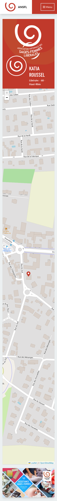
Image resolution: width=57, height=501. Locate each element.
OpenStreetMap (47, 462)
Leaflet (33, 462)
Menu (48, 6)
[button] (28, 274)
